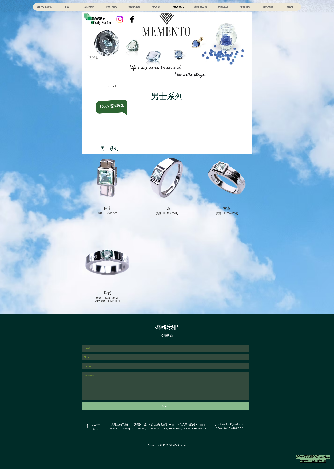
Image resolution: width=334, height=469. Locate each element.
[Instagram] (119, 19)
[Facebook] (132, 19)
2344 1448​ (222, 428)
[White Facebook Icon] (87, 426)
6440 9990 (237, 428)
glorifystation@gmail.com (229, 424)
